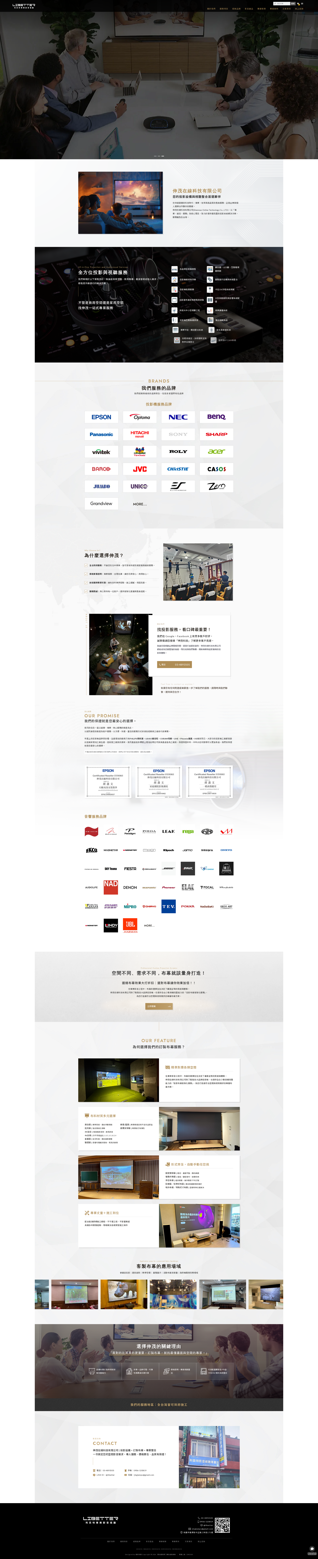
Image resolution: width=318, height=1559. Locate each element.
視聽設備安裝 (147, 1549)
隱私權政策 (161, 1554)
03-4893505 (207, 1518)
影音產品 (249, 8)
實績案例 (274, 8)
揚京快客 (139, 1554)
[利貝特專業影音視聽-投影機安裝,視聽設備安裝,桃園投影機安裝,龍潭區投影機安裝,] (24, 5)
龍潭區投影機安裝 (166, 1549)
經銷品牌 (236, 8)
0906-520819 (206, 1522)
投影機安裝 (139, 1549)
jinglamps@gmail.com (202, 1529)
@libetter (208, 1525)
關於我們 (211, 8)
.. (177, 1554)
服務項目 (224, 8)
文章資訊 (286, 8)
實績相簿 (261, 8)
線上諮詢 (299, 8)
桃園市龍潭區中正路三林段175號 (198, 1532)
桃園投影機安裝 (156, 1549)
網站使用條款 (171, 1554)
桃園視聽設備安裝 (177, 1549)
